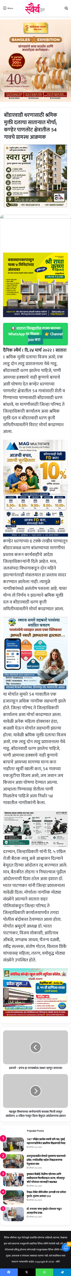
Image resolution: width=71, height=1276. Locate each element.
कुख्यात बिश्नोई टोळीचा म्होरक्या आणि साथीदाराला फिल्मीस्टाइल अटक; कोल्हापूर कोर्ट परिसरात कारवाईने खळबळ (46, 1178)
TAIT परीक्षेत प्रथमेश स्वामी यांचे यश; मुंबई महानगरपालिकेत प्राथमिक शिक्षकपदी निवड (46, 1141)
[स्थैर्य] (35, 8)
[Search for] (66, 9)
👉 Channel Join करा (45, 337)
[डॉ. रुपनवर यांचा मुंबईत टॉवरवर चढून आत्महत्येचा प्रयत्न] (13, 1214)
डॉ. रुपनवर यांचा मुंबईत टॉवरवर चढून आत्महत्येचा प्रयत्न (44, 1211)
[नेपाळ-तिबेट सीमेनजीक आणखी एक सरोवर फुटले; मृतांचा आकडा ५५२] (13, 1197)
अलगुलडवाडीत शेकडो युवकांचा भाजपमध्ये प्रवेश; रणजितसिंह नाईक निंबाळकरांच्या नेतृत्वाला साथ (46, 1160)
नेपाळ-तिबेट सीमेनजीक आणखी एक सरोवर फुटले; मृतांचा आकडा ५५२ (46, 1194)
